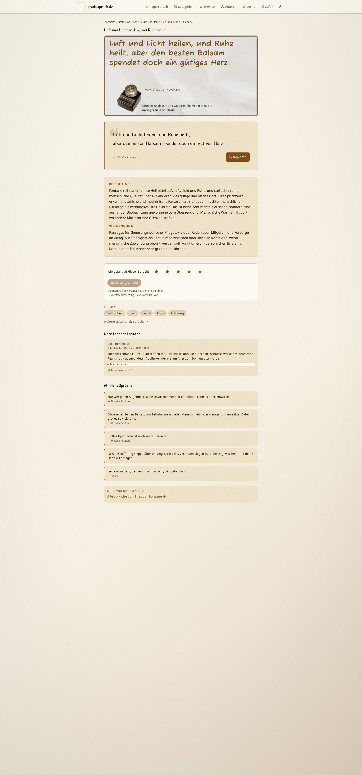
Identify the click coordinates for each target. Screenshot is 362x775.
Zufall (269, 7)
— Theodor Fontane (125, 157)
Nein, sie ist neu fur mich (305, 688)
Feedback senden (300, 764)
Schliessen (328, 764)
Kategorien (186, 7)
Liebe (146, 313)
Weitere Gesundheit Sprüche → (126, 322)
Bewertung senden (124, 283)
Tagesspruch (159, 7)
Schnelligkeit (313, 705)
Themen (209, 7)
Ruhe (160, 313)
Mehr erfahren (118, 364)
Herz (132, 313)
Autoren (231, 7)
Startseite (109, 22)
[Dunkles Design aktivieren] (281, 7)
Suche (251, 7)
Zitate (121, 22)
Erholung (177, 313)
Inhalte (334, 705)
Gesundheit (133, 22)
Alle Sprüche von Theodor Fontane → (136, 496)
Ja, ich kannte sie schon (303, 678)
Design (292, 705)
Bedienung (295, 714)
